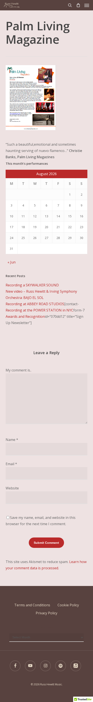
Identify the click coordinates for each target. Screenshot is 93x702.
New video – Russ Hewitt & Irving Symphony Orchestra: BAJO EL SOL (41, 294)
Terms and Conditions (32, 605)
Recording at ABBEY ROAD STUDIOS (35, 304)
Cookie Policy (68, 605)
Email (11, 464)
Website (12, 488)
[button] (86, 5)
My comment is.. (18, 370)
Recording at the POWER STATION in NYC (39, 310)
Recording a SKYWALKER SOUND (32, 285)
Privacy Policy (46, 613)
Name (12, 439)
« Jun (12, 262)
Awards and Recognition (25, 316)
